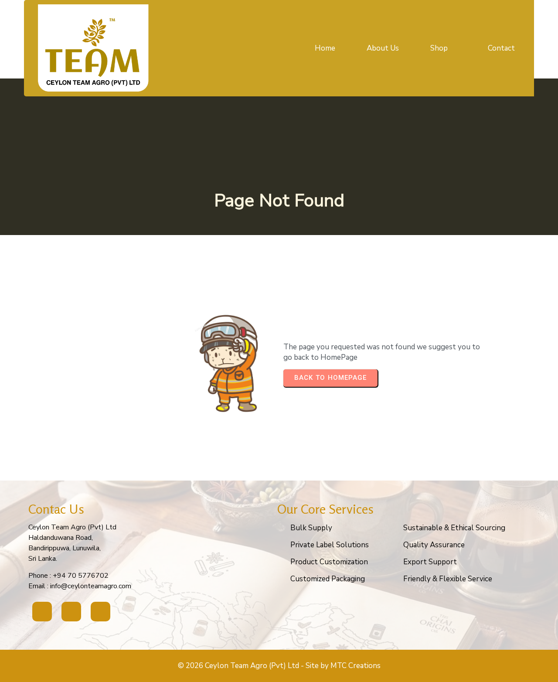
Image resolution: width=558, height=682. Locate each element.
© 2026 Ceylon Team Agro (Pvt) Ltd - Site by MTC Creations (279, 666)
